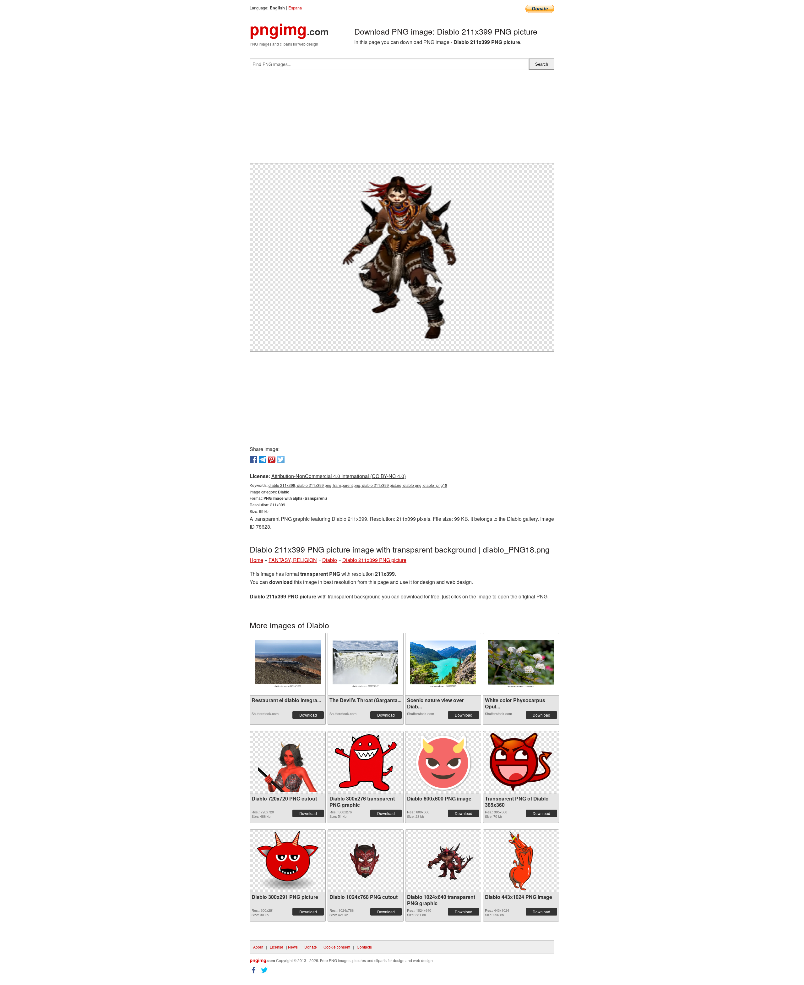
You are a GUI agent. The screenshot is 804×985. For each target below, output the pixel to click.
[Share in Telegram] (262, 459)
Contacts (364, 946)
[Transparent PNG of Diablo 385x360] (521, 762)
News (293, 946)
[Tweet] (281, 459)
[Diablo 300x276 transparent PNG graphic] (365, 762)
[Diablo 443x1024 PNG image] (521, 861)
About (258, 946)
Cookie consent (336, 946)
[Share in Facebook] (253, 459)
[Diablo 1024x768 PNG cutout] (365, 860)
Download (308, 715)
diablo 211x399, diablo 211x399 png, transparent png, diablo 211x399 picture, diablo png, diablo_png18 (358, 485)
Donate (310, 946)
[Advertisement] (402, 119)
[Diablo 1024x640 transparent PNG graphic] (443, 860)
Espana (295, 8)
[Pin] (271, 459)
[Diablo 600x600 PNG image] (443, 762)
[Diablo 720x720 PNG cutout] (288, 762)
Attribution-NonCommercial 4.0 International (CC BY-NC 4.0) (338, 476)
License (276, 946)
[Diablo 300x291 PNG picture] (287, 861)
